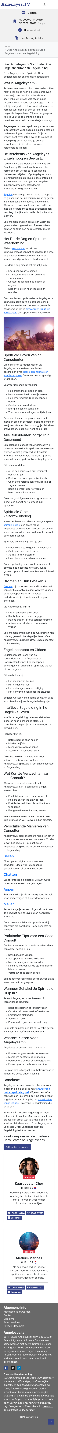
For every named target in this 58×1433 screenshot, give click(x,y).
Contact (8, 1315)
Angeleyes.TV (15, 4)
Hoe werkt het (32, 30)
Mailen (9, 904)
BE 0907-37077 (32, 23)
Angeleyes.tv (46, 1377)
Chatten (32, 12)
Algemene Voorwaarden (17, 1311)
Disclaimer (9, 1318)
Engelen (8, 194)
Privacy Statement (14, 1325)
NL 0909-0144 (31, 19)
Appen (9, 889)
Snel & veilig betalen (32, 38)
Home (7, 46)
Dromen (8, 586)
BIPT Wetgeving (29, 1416)
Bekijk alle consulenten (17, 1147)
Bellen (9, 856)
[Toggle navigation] (53, 4)
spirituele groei (12, 524)
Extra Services (12, 1322)
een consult (18, 248)
